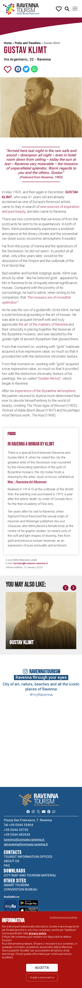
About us (11, 861)
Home (8, 43)
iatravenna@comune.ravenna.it (26, 844)
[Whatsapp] (53, 811)
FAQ (7, 865)
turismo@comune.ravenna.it (24, 839)
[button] (67, 9)
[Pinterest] (48, 811)
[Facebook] (28, 811)
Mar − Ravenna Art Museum (27, 482)
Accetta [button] (42, 968)
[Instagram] (33, 811)
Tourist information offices (28, 857)
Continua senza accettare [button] (63, 917)
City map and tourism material (30, 875)
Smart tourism (16, 885)
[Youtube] (43, 811)
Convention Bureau (20, 889)
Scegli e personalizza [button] (42, 977)
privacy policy (37, 933)
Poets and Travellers (28, 43)
